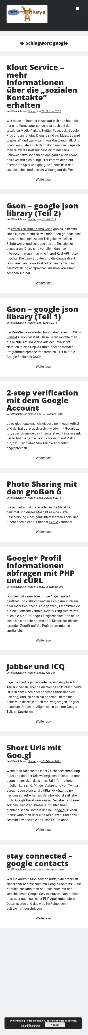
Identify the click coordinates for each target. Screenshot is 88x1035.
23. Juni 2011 (49, 672)
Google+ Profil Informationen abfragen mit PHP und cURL (40, 569)
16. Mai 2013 (48, 219)
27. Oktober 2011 (51, 497)
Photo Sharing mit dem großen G (42, 488)
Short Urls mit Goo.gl (34, 751)
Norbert (32, 111)
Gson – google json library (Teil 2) (42, 209)
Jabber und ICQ (36, 666)
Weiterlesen (44, 180)
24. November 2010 (52, 869)
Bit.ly (10, 800)
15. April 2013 (49, 322)
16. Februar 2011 (51, 761)
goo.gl (60, 810)
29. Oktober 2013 (51, 111)
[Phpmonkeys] (27, 22)
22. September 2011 (52, 586)
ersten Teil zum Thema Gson (31, 229)
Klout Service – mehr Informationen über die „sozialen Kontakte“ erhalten (42, 86)
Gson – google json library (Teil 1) (42, 313)
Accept (55, 1025)
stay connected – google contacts (39, 859)
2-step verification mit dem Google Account (42, 400)
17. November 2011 (52, 414)
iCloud (53, 522)
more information (30, 1024)
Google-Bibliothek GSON (24, 357)
